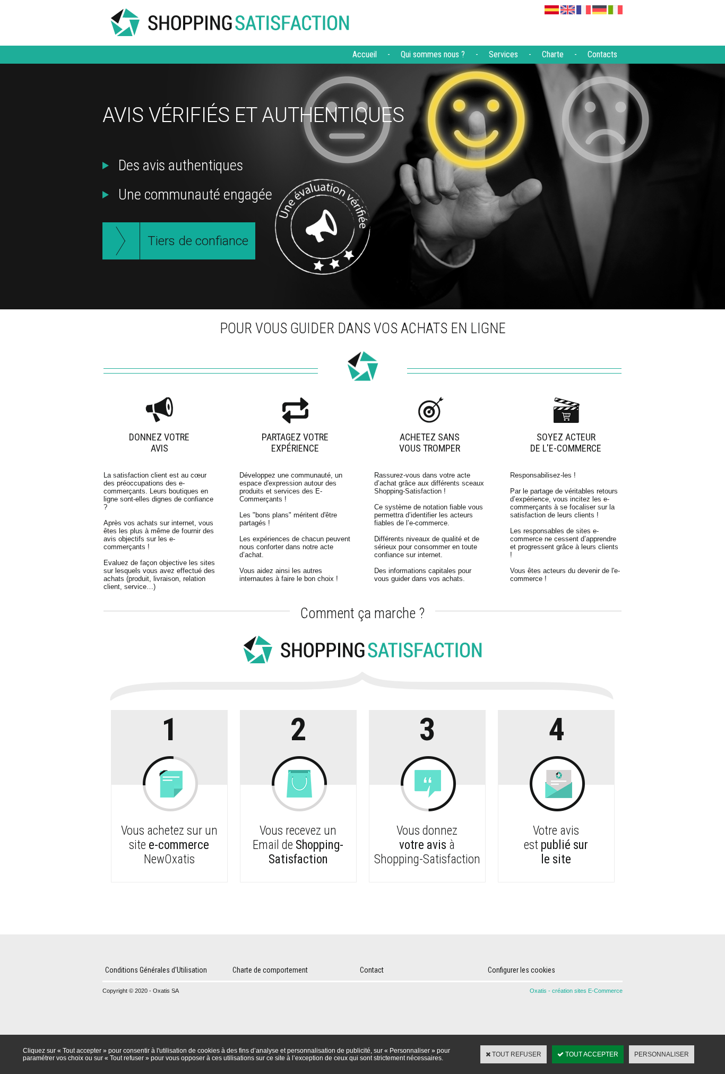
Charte (553, 54)
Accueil (364, 54)
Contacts (602, 54)
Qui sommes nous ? (433, 54)
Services (503, 54)
